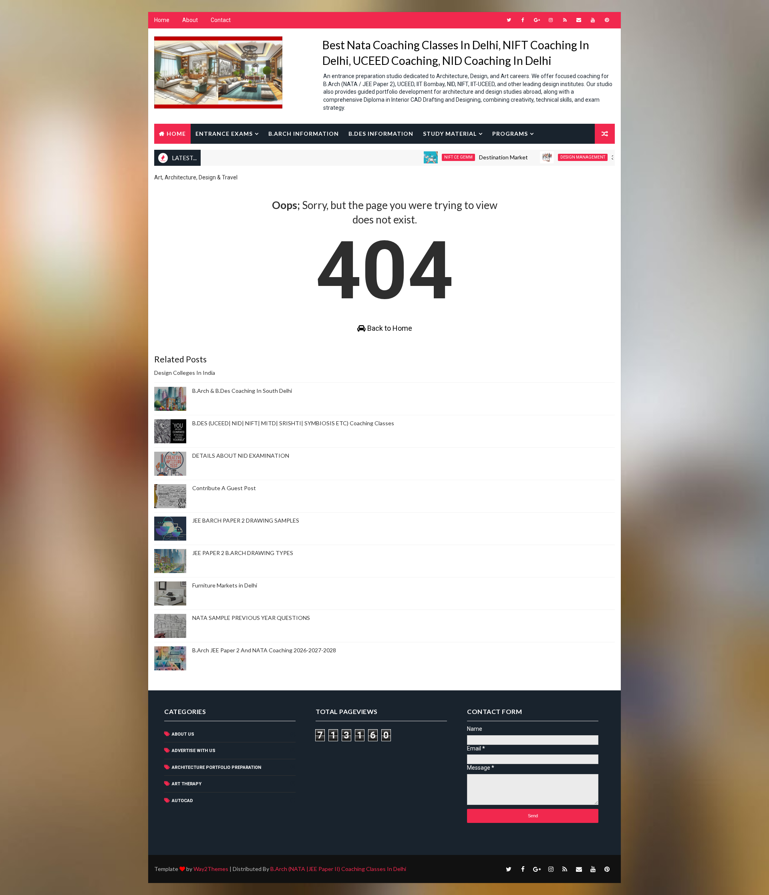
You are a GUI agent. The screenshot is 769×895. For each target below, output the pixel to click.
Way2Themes (210, 868)
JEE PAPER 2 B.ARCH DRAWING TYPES (242, 552)
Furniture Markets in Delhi (224, 585)
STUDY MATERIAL (450, 133)
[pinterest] (607, 20)
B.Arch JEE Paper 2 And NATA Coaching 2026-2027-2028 (264, 650)
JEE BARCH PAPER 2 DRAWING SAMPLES (245, 520)
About (190, 20)
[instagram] (551, 20)
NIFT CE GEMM (437, 157)
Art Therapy (186, 783)
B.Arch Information (303, 133)
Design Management (561, 157)
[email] (579, 20)
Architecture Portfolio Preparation (216, 767)
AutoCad (182, 800)
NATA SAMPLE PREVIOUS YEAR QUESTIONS (251, 617)
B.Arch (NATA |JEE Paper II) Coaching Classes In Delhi (338, 868)
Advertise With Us (193, 750)
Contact (221, 20)
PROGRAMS (510, 133)
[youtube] (593, 20)
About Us (183, 734)
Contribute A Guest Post (224, 488)
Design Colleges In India (184, 372)
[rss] (565, 20)
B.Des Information (380, 133)
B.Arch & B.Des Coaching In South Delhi (242, 390)
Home (161, 20)
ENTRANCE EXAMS (224, 133)
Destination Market (481, 157)
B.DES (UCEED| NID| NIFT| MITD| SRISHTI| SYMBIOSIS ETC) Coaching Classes (293, 423)
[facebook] (523, 20)
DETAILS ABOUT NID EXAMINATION (240, 455)
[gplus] (537, 20)
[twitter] (509, 20)
